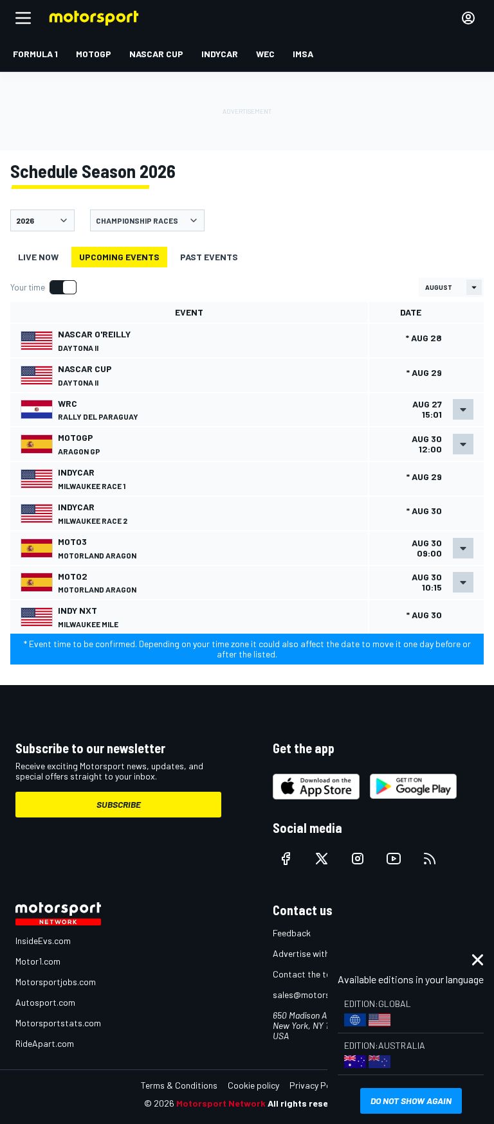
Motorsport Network (221, 1103)
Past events (209, 256)
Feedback (292, 932)
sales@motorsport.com (319, 994)
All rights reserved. (309, 1103)
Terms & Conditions (179, 1085)
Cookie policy (253, 1085)
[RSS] (430, 858)
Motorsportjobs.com (55, 981)
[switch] (43, 287)
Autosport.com (45, 1002)
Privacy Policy (316, 1085)
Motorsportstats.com (58, 1022)
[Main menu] (23, 18)
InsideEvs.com (43, 940)
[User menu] (468, 18)
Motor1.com (37, 961)
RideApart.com (44, 1043)
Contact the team (308, 973)
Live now (38, 256)
